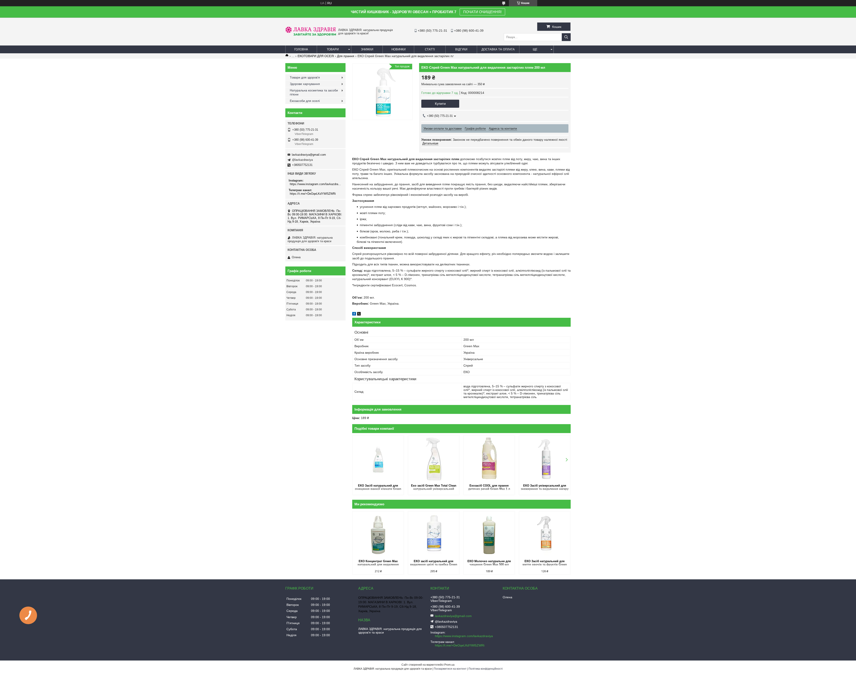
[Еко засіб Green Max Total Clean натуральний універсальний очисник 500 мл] (433, 459)
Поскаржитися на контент (450, 668)
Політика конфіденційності (486, 668)
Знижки (367, 49)
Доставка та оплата (498, 49)
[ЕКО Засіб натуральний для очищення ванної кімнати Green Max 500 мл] (378, 459)
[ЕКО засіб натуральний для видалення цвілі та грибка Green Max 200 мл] (433, 535)
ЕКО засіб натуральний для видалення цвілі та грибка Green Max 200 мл (433, 563)
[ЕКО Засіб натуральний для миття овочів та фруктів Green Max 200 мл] (545, 535)
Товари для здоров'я (305, 77)
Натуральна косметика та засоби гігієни (314, 92)
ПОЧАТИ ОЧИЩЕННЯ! (482, 12)
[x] (359, 314)
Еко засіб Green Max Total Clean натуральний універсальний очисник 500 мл (433, 487)
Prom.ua (449, 664)
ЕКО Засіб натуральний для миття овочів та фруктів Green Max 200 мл (545, 563)
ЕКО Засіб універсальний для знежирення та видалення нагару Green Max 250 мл (544, 487)
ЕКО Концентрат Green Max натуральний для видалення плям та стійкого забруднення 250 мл (378, 563)
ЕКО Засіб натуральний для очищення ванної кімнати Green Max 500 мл (378, 487)
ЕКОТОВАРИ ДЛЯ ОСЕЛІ (316, 56)
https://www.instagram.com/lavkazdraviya (316, 184)
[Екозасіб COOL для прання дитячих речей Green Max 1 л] (489, 459)
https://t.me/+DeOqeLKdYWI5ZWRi (313, 193)
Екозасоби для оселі (305, 101)
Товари (333, 49)
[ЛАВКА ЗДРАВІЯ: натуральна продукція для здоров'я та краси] (310, 35)
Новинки (398, 49)
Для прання (345, 56)
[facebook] (354, 314)
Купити (440, 103)
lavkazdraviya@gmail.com (309, 154)
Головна (301, 49)
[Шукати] (566, 37)
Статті (430, 49)
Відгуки (461, 49)
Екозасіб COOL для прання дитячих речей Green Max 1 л (489, 487)
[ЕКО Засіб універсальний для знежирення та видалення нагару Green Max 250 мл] (545, 459)
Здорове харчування (305, 84)
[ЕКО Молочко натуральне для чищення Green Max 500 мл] (489, 535)
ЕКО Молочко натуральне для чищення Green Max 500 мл (489, 562)
